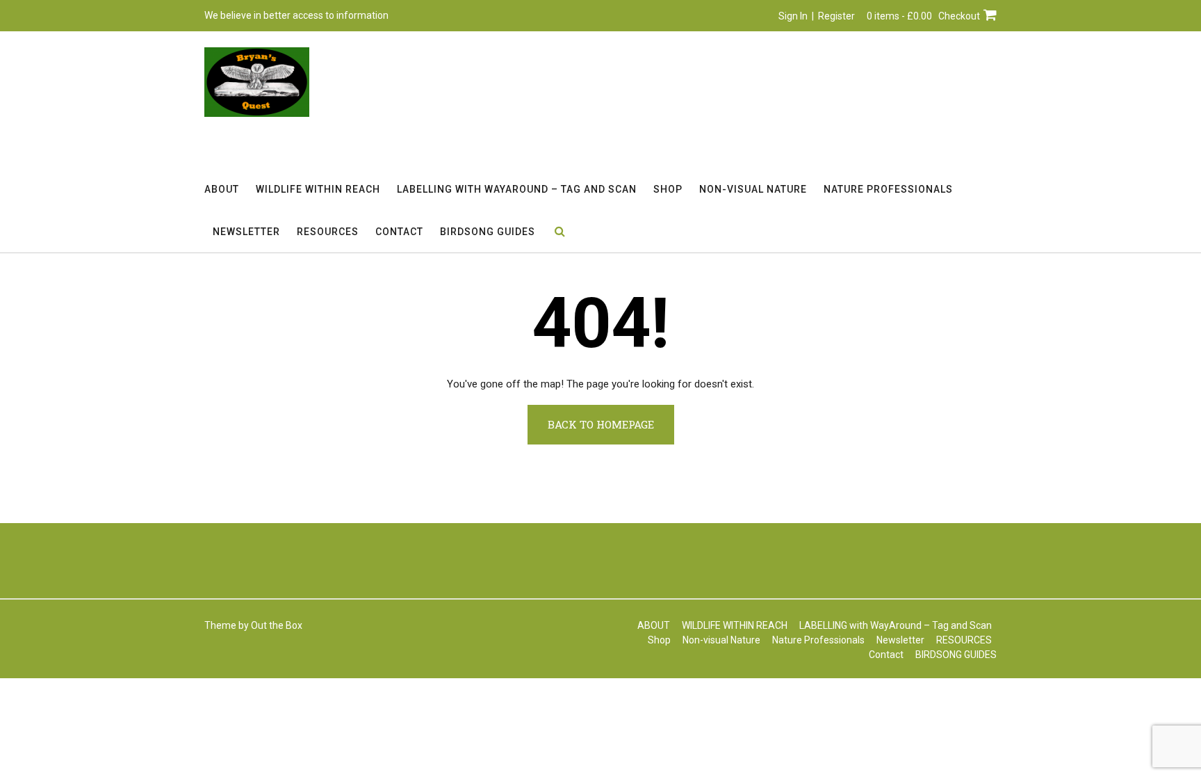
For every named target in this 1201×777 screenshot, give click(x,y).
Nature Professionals (888, 189)
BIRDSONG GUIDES (487, 231)
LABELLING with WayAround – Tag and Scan (517, 189)
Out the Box (276, 625)
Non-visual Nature (753, 189)
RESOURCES (328, 231)
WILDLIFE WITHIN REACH (318, 189)
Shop (668, 189)
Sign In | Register (816, 16)
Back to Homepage (601, 424)
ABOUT (221, 189)
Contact (399, 231)
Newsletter (246, 231)
